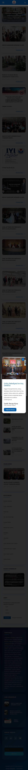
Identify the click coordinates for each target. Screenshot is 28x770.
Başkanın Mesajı (10, 409)
